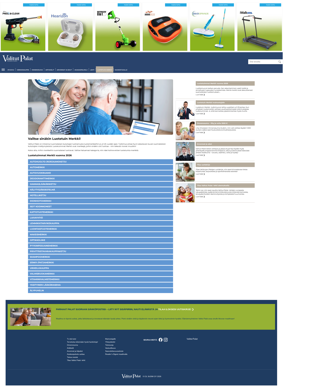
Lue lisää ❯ (200, 95)
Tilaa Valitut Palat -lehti (76, 360)
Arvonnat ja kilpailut (75, 351)
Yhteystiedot (110, 342)
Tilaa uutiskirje (203, 165)
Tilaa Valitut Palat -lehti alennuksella (213, 185)
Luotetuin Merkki (104, 70)
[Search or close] (279, 61)
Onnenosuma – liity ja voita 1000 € (212, 123)
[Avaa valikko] (3, 70)
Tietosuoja (109, 345)
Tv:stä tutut (71, 339)
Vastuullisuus (110, 348)
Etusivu (11, 70)
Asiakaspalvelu (80, 70)
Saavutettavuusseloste (114, 351)
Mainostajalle (121, 70)
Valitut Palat (192, 339)
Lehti (92, 70)
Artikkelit (49, 70)
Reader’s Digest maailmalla (116, 354)
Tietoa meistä (72, 357)
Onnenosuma (37, 70)
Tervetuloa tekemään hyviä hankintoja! (82, 342)
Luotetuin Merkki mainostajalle (211, 102)
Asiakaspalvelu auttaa (76, 354)
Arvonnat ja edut (64, 70)
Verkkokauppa (23, 70)
